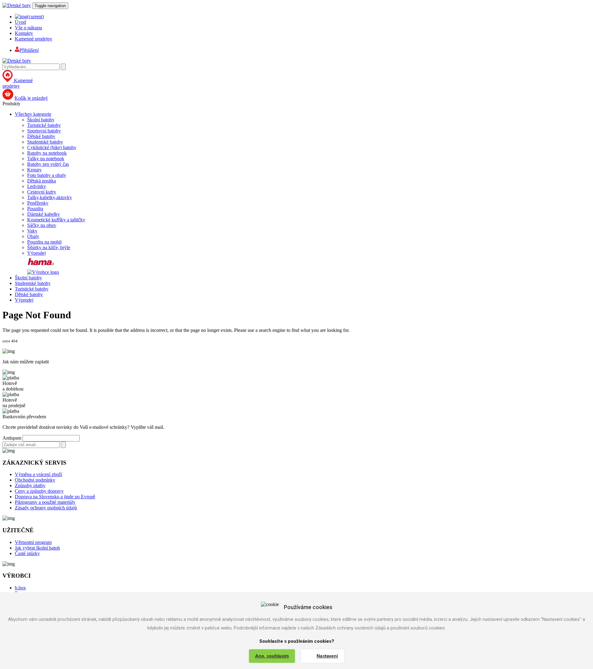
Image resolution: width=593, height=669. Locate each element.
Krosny (34, 169)
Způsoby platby (30, 485)
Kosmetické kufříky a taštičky (56, 219)
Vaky (32, 230)
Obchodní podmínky (35, 480)
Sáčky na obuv (41, 225)
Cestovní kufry (41, 191)
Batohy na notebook (47, 153)
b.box (20, 587)
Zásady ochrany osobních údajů (46, 507)
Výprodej (36, 253)
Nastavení (327, 656)
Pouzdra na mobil (44, 242)
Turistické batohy (44, 125)
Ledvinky (36, 186)
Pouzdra (35, 208)
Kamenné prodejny (33, 38)
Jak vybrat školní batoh (37, 547)
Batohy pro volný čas (48, 164)
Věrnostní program (33, 542)
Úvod (20, 22)
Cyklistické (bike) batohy (51, 147)
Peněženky (37, 203)
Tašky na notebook (45, 158)
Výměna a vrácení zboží (38, 474)
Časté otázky (27, 553)
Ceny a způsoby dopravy (39, 491)
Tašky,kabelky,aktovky (49, 197)
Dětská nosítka (41, 180)
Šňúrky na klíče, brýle (48, 247)
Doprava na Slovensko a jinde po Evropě (55, 496)
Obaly (33, 236)
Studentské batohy (45, 141)
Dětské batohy (41, 136)
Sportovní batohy (44, 130)
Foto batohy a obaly (46, 175)
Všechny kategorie (33, 114)
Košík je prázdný (31, 98)
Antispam (11, 438)
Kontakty (24, 33)
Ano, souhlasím (272, 656)
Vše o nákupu (28, 27)
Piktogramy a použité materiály (45, 502)
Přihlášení (29, 50)
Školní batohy (40, 119)
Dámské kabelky (43, 214)
